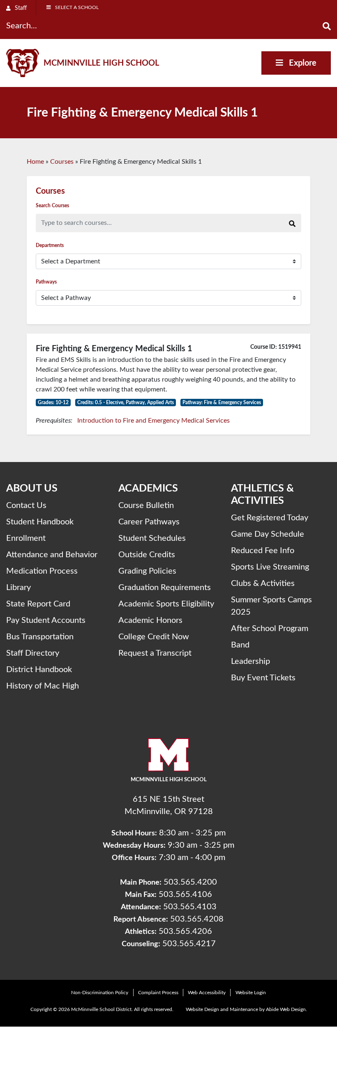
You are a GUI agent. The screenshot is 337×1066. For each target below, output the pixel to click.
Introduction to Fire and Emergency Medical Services (153, 420)
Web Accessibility (207, 992)
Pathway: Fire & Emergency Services (221, 402)
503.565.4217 (189, 944)
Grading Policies (147, 571)
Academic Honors (150, 620)
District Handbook (39, 670)
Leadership (250, 661)
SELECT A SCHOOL (77, 7)
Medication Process (42, 571)
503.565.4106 (185, 894)
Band (240, 645)
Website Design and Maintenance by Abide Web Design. (246, 1009)
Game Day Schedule (267, 534)
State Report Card (38, 604)
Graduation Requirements (164, 587)
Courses (62, 161)
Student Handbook (40, 522)
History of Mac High (42, 686)
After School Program (269, 629)
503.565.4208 (197, 919)
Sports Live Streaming (270, 567)
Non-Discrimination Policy (99, 992)
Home (35, 161)
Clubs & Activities (263, 583)
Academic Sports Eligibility (166, 604)
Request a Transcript (155, 653)
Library (18, 587)
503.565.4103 (190, 907)
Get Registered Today (269, 518)
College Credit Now (153, 637)
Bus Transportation (40, 637)
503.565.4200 (190, 882)
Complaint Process (158, 992)
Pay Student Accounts (45, 620)
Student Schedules (152, 538)
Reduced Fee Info (262, 551)
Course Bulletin (146, 505)
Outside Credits (146, 555)
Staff (20, 8)
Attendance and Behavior (51, 555)
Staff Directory (32, 653)
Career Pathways (149, 522)
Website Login (250, 992)
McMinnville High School (101, 63)
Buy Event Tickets (263, 678)
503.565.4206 (185, 931)
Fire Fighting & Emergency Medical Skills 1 (114, 349)
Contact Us (26, 505)
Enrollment (26, 538)
